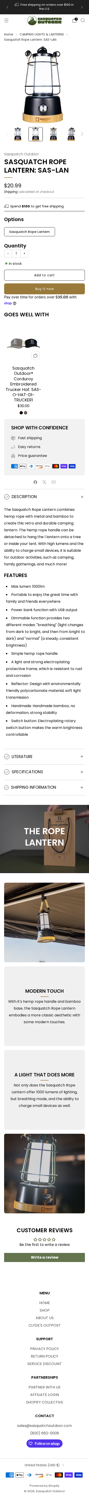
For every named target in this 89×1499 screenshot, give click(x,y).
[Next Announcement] (82, 7)
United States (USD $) (42, 1465)
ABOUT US (45, 1317)
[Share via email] (53, 482)
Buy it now (44, 289)
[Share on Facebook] (35, 482)
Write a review (44, 1257)
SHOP (45, 1310)
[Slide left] (8, 134)
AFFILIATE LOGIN (44, 1394)
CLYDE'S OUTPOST (45, 1325)
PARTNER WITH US (44, 1387)
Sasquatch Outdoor (21, 154)
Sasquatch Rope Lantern (29, 231)
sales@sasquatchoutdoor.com (44, 1425)
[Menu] (6, 20)
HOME (44, 1302)
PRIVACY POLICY (44, 1348)
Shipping (11, 192)
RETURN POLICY (44, 1356)
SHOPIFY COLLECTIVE (44, 1402)
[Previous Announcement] (7, 7)
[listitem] (38, 7)
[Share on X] (44, 482)
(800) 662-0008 (44, 1433)
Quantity (15, 245)
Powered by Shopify (44, 1486)
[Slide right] (81, 134)
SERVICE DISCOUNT (44, 1363)
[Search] (82, 20)
